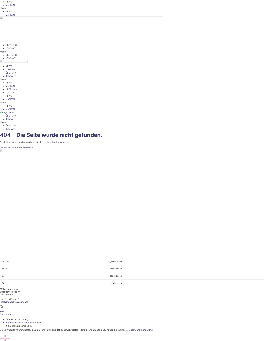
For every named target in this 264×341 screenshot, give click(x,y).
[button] (132, 8)
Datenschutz (7, 314)
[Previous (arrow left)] (2, 340)
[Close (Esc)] (2, 336)
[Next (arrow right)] (7, 340)
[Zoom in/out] (18, 336)
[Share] (7, 336)
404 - (51, 135)
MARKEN (10, 5)
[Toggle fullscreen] (13, 336)
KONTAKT (11, 48)
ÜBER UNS (11, 45)
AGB (2, 311)
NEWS (9, 1)
